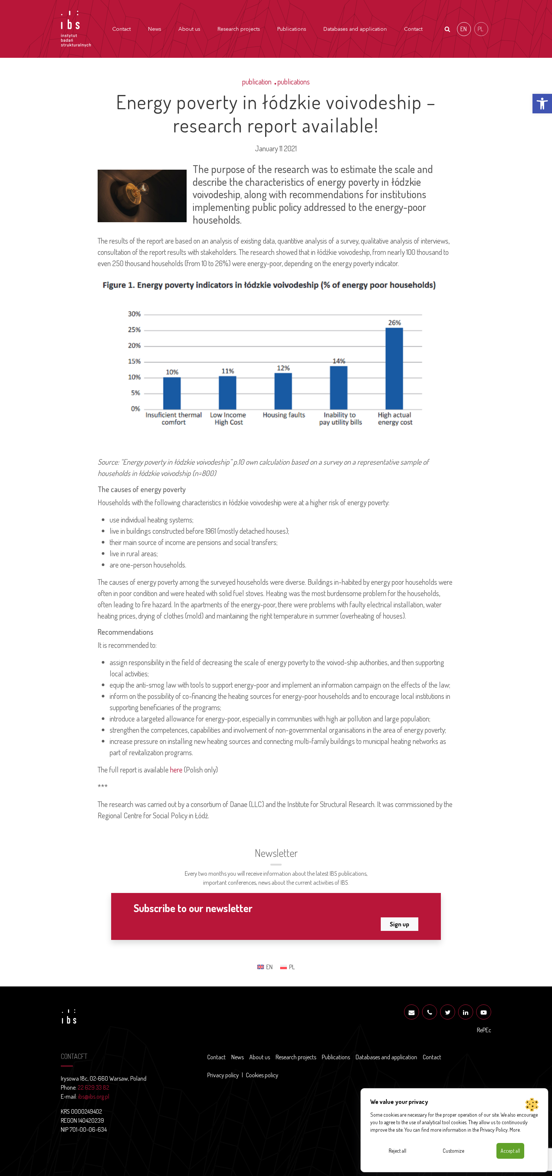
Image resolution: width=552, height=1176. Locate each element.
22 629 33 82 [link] (93, 1087)
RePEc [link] (484, 1030)
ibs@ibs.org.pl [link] (93, 1096)
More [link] (515, 1129)
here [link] (176, 769)
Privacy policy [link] (223, 1075)
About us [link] (189, 29)
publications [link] (294, 81)
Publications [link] (291, 29)
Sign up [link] (399, 924)
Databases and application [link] (355, 29)
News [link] (154, 29)
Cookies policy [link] (262, 1075)
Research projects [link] (238, 29)
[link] (542, 103)
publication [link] (256, 81)
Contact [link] (121, 29)
